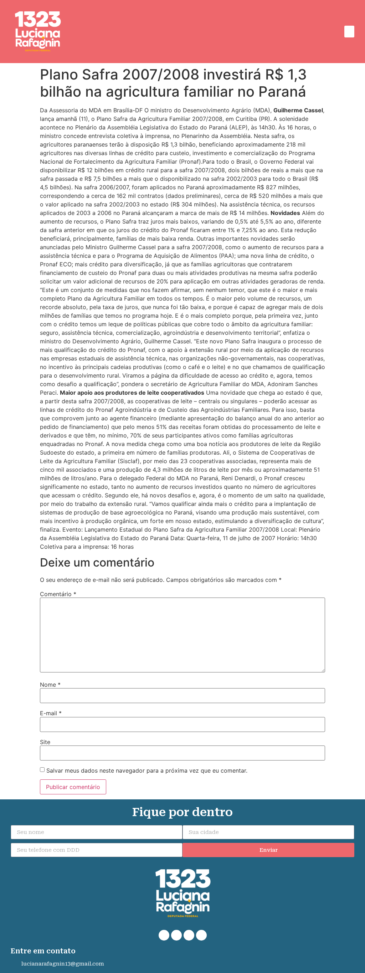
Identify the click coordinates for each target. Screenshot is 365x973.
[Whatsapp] (164, 935)
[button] (349, 31)
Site (45, 742)
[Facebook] (176, 935)
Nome (50, 684)
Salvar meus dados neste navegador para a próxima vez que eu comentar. (146, 770)
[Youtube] (201, 935)
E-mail (51, 713)
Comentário (58, 594)
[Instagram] (189, 935)
